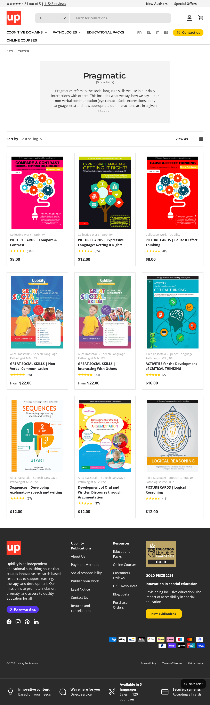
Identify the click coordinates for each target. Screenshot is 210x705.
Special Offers (185, 3)
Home (10, 50)
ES (166, 33)
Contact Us (79, 597)
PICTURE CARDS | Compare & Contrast (33, 242)
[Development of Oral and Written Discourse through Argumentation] (105, 436)
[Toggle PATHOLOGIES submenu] (80, 32)
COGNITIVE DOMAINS (25, 32)
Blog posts (121, 594)
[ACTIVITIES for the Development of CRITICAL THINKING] (173, 312)
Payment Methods (85, 564)
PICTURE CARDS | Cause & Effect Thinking (171, 242)
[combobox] (103, 18)
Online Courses (125, 564)
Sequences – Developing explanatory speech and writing (36, 490)
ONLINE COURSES (22, 40)
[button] (200, 17)
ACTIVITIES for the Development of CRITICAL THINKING (171, 366)
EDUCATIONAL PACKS (105, 32)
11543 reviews (55, 3)
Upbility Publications (27, 663)
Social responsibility (86, 573)
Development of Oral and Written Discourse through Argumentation (100, 492)
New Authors (157, 3)
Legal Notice (80, 589)
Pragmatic (23, 50)
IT (157, 33)
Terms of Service (172, 663)
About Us (78, 556)
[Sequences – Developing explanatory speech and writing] (37, 436)
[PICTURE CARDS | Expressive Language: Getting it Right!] (105, 193)
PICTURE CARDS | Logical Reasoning (166, 490)
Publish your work (85, 581)
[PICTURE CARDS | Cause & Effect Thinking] (173, 193)
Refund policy (195, 663)
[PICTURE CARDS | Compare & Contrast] (37, 193)
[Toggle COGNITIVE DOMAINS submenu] (45, 32)
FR (139, 33)
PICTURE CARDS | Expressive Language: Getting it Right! (101, 242)
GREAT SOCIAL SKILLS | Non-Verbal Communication (33, 366)
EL (149, 33)
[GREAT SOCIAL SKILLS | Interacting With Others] (105, 312)
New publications (163, 614)
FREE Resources (125, 586)
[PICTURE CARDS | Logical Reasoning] (173, 436)
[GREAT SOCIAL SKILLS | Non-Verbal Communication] (37, 312)
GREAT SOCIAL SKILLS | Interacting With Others (97, 366)
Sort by (12, 139)
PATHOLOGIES (64, 32)
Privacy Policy (148, 663)
